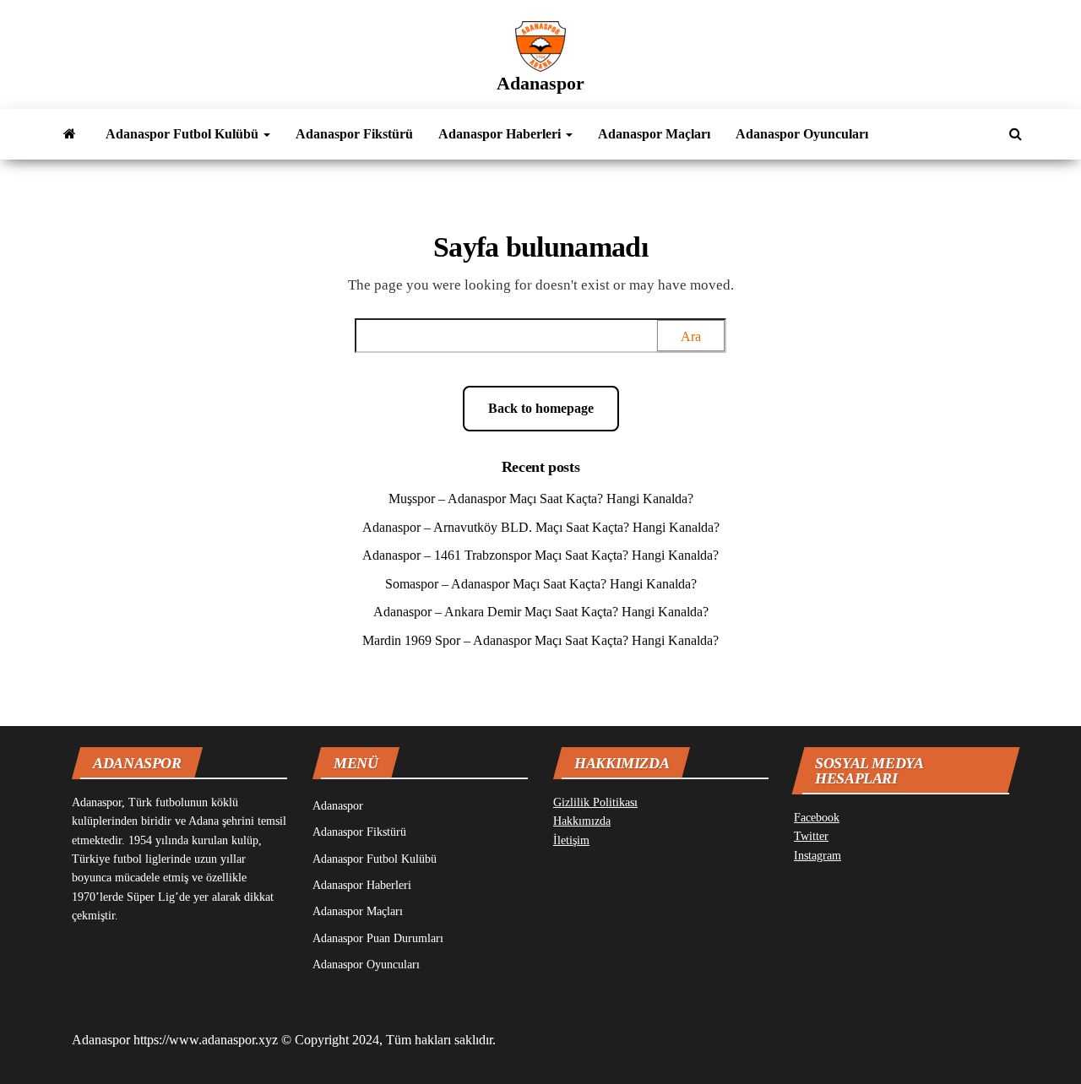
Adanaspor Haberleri (501, 134)
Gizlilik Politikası (595, 802)
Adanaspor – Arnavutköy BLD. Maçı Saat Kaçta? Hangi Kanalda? (541, 527)
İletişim (571, 840)
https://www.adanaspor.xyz (205, 1040)
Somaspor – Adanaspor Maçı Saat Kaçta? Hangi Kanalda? (541, 584)
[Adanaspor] (69, 134)
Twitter (811, 836)
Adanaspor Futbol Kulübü (184, 134)
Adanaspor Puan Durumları (377, 938)
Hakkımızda (582, 821)
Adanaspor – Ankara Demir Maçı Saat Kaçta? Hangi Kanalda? (541, 611)
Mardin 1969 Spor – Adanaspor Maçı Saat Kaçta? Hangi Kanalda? (540, 640)
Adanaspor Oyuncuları (802, 134)
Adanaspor (540, 83)
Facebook (816, 817)
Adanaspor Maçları (654, 134)
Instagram (817, 855)
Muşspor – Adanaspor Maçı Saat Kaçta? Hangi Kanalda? (540, 498)
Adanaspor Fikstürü (354, 134)
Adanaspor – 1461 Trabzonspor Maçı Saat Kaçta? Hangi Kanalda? (540, 555)
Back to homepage (541, 408)
